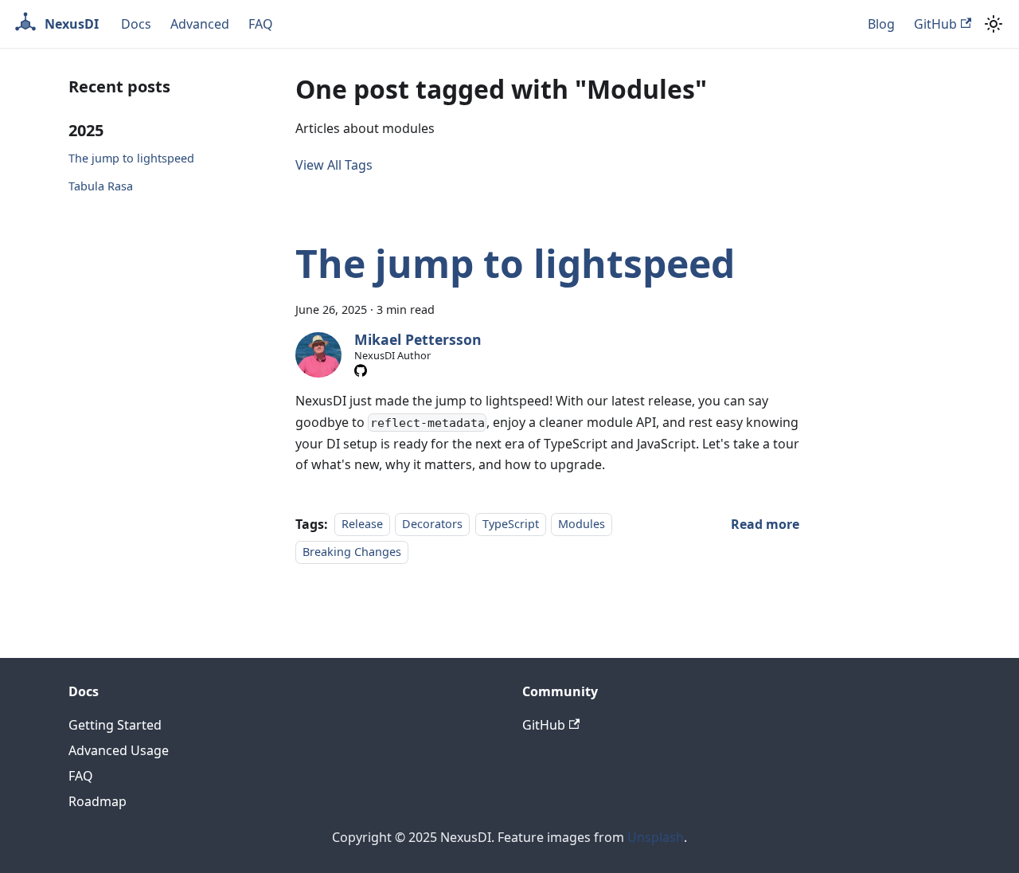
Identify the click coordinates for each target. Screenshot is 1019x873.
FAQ (260, 24)
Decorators (432, 524)
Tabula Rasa (100, 186)
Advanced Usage (118, 750)
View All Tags (334, 165)
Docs (136, 24)
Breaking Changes (352, 551)
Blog (881, 24)
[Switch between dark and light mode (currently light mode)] (993, 24)
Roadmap (97, 801)
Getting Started (115, 725)
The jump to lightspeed (131, 158)
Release (362, 524)
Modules (581, 524)
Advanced (199, 24)
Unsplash (655, 837)
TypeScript (510, 524)
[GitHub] (360, 370)
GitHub (935, 24)
